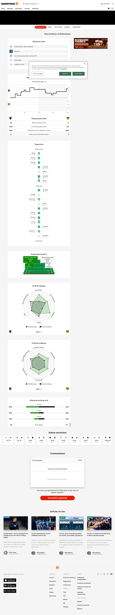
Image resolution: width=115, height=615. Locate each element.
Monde (65, 599)
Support (79, 601)
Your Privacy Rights (38, 73)
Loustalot (45, 167)
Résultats (10, 8)
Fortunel (32, 212)
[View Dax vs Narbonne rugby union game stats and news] (63, 440)
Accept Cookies (79, 73)
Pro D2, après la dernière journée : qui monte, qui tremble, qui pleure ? (71, 534)
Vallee (33, 153)
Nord (64, 592)
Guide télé (35, 8)
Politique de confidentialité (81, 578)
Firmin (33, 222)
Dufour (45, 180)
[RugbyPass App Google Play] (20, 586)
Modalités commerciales (81, 593)
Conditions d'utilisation (84, 583)
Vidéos (51, 592)
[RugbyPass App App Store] (20, 580)
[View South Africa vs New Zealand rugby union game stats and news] (8, 440)
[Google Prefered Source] (20, 591)
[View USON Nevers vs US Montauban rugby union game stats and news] (85, 440)
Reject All (65, 73)
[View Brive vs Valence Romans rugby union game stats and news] (108, 440)
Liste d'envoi (67, 585)
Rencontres (18, 8)
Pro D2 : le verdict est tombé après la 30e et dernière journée (98, 534)
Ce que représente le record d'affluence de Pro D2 (40, 534)
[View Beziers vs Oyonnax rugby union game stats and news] (52, 440)
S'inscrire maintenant (69, 577)
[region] (58, 70)
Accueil (51, 577)
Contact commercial (83, 605)
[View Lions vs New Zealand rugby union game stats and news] (19, 440)
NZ (64, 603)
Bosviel (33, 157)
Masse (44, 171)
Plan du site (52, 596)
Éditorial (79, 609)
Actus (3, 8)
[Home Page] (9, 3)
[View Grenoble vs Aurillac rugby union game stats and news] (74, 440)
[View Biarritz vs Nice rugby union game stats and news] (30, 440)
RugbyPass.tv (67, 581)
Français (65, 607)
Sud (64, 596)
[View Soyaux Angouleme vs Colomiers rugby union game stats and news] (41, 440)
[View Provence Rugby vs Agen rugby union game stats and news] (97, 440)
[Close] (85, 64)
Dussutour (46, 235)
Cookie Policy (64, 69)
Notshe (33, 194)
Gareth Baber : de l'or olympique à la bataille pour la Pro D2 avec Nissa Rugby (16, 535)
